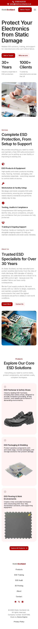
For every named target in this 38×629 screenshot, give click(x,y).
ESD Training (19, 575)
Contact (19, 596)
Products (19, 569)
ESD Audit (19, 580)
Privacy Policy (19, 622)
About (19, 591)
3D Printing (19, 586)
